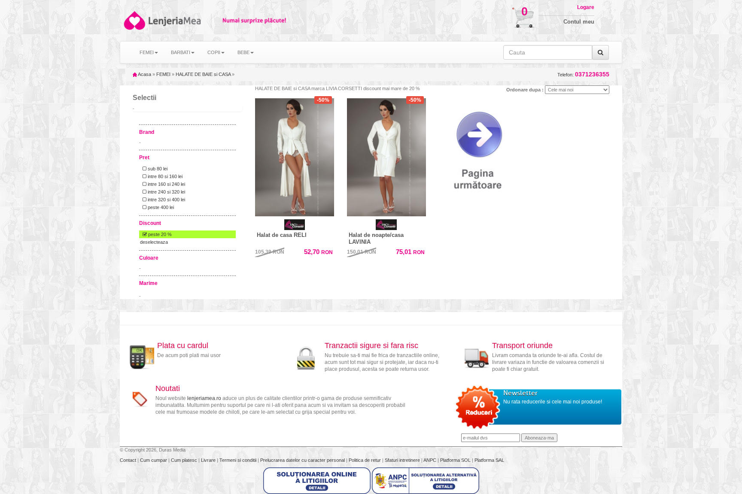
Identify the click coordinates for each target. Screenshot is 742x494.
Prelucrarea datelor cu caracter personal (303, 460)
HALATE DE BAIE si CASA (203, 74)
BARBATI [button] (180, 52)
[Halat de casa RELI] (294, 157)
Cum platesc (184, 460)
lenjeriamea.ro (204, 398)
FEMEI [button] (147, 52)
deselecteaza (154, 242)
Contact (128, 460)
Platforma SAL (489, 460)
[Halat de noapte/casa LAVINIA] (386, 157)
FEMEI (163, 74)
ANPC (429, 460)
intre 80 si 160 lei (164, 176)
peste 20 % (159, 234)
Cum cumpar (154, 460)
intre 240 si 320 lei (165, 191)
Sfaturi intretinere (403, 460)
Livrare (209, 460)
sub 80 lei (156, 168)
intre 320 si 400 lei (165, 199)
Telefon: (583, 74)
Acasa (144, 74)
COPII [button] (213, 52)
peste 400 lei (160, 207)
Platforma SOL (455, 460)
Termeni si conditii (238, 460)
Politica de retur (365, 460)
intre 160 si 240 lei (165, 184)
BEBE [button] (243, 52)
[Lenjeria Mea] (134, 20)
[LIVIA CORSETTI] (294, 224)
